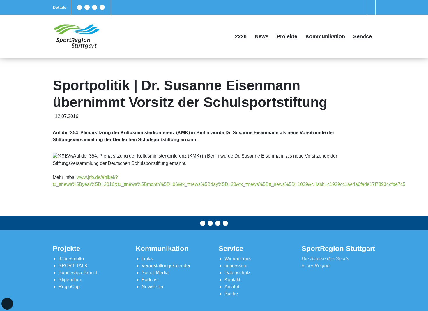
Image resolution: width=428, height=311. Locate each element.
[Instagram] (94, 7)
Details (59, 7)
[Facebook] (79, 7)
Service (362, 36)
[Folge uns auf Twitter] (87, 7)
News (261, 36)
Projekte (287, 36)
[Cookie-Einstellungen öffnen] (7, 304)
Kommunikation (325, 36)
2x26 (241, 36)
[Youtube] (102, 7)
